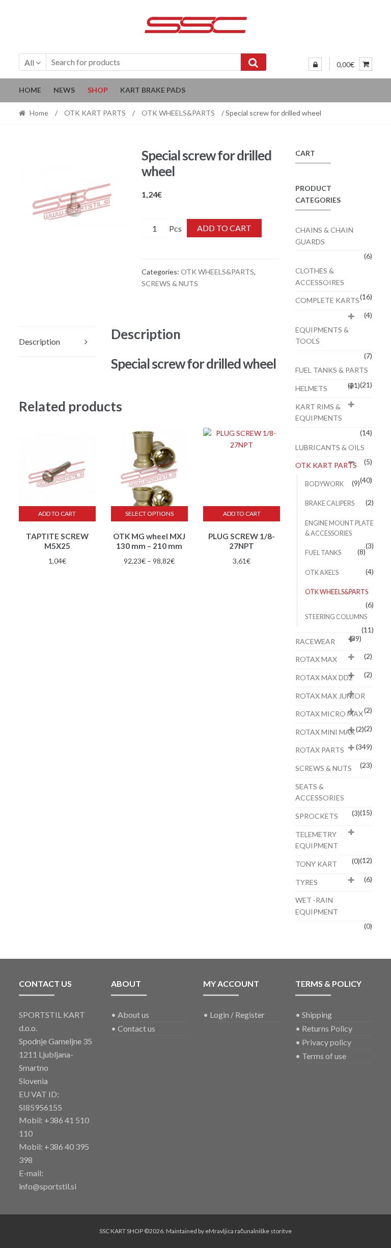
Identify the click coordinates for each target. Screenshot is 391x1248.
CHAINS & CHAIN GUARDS (324, 236)
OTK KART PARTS (95, 112)
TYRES (306, 882)
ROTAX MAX (316, 659)
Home (30, 90)
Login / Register (237, 1014)
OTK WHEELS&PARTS (178, 112)
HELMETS (311, 388)
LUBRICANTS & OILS (330, 447)
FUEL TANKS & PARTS (331, 370)
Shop (98, 90)
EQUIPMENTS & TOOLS (322, 335)
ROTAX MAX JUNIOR (330, 695)
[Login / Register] (315, 64)
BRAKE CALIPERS (329, 503)
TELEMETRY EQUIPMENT (316, 840)
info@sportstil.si (47, 1186)
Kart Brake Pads (152, 90)
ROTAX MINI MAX (325, 732)
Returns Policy (327, 1028)
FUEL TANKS (323, 553)
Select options (149, 513)
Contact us (136, 1028)
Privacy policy (326, 1042)
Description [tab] (39, 341)
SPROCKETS (316, 816)
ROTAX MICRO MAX (329, 713)
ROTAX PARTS (319, 749)
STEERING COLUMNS (336, 617)
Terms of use (324, 1056)
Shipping (317, 1014)
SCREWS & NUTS (170, 283)
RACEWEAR (315, 641)
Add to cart (224, 228)
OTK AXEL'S (322, 572)
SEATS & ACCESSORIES (319, 792)
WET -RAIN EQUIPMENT (316, 906)
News (64, 90)
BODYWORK (324, 484)
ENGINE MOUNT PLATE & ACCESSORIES (339, 528)
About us (133, 1014)
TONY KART (316, 863)
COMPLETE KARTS (327, 300)
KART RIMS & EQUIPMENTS (318, 412)
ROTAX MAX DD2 (324, 677)
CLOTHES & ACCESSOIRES (319, 276)
